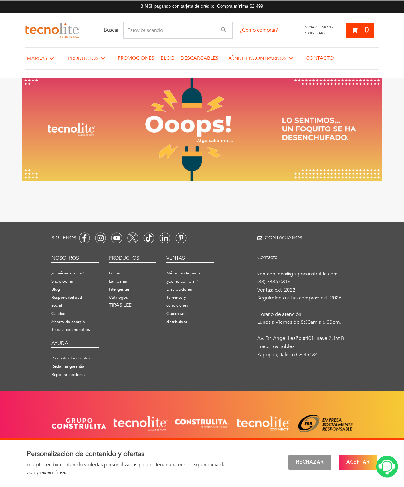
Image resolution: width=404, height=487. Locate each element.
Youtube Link (117, 238)
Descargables (199, 58)
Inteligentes (119, 289)
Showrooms (62, 281)
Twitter (133, 238)
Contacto (320, 58)
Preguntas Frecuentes (70, 358)
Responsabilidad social (66, 302)
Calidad (58, 313)
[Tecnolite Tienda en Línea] (52, 30)
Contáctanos (283, 237)
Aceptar (358, 462)
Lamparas (118, 281)
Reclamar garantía (67, 366)
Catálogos (118, 297)
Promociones (136, 58)
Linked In (165, 238)
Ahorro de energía (68, 322)
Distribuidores (179, 289)
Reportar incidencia (68, 374)
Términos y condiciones (177, 302)
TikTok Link (149, 238)
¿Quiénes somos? (67, 273)
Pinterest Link (181, 238)
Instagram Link (100, 238)
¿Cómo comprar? (259, 30)
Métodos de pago (183, 273)
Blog (167, 58)
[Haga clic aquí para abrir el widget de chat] (387, 467)
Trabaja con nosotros (70, 330)
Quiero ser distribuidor (176, 318)
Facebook (84, 238)
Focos (114, 273)
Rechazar (310, 462)
